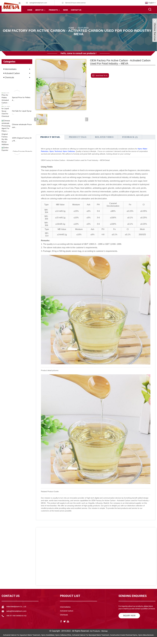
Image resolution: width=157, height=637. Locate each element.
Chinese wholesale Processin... (22, 125)
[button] (17, 90)
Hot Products (95, 631)
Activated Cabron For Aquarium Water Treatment (21, 635)
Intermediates (10, 69)
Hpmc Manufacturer (146, 635)
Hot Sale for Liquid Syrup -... (21, 112)
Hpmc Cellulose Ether (63, 635)
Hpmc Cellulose (69, 151)
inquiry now (129, 615)
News (65, 10)
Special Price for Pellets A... (21, 98)
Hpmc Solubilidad (47, 635)
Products (53, 10)
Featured (83, 28)
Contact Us (76, 10)
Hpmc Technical (55, 151)
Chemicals (9, 77)
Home (29, 10)
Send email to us (101, 75)
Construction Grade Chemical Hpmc (123, 635)
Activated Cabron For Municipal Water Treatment (90, 635)
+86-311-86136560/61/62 (16, 616)
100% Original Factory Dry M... (22, 139)
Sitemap (104, 631)
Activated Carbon (12, 73)
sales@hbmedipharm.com (38, 3)
